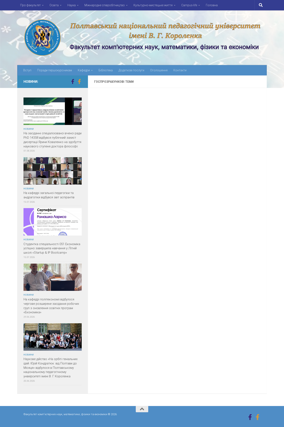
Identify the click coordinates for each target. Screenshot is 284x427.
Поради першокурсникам (54, 70)
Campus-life (189, 5)
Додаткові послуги (131, 70)
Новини (28, 128)
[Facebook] (72, 81)
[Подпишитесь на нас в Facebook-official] (79, 81)
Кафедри (84, 70)
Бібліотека (106, 70)
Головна (212, 5)
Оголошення (159, 70)
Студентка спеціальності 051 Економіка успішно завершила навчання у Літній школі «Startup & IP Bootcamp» (51, 248)
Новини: (30, 82)
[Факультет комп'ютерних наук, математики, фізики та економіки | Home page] (142, 38)
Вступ (27, 70)
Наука (71, 5)
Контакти (179, 70)
